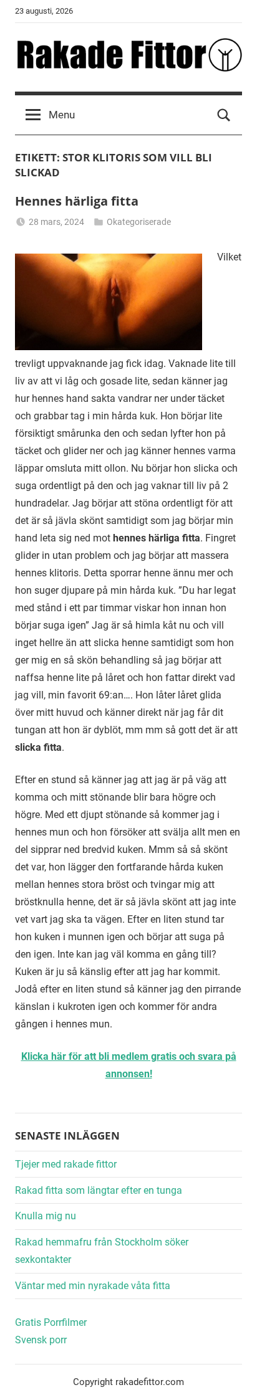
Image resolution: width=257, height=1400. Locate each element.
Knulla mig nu (45, 1216)
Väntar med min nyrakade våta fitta (92, 1286)
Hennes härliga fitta (76, 201)
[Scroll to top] (234, 1377)
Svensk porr (41, 1340)
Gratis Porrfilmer (51, 1322)
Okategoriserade (139, 222)
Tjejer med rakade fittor (66, 1164)
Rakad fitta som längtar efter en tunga (98, 1190)
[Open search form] (224, 115)
